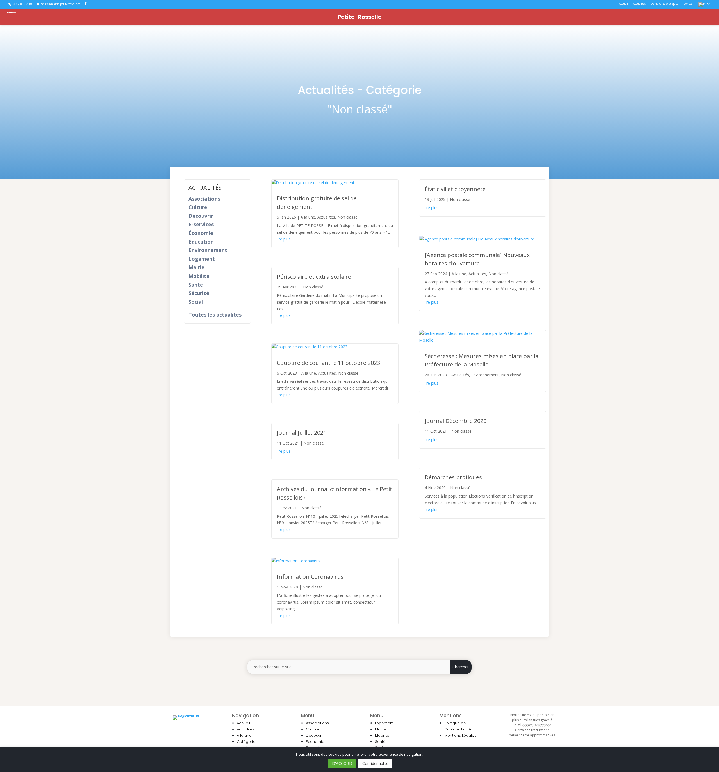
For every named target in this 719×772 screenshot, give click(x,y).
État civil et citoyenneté (455, 189)
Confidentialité (375, 763)
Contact (688, 4)
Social (195, 301)
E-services (201, 224)
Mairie (196, 267)
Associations (204, 198)
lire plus (284, 239)
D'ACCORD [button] (342, 763)
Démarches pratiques (664, 4)
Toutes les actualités (215, 314)
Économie (200, 233)
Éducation (201, 241)
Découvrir (200, 215)
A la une (308, 217)
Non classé (347, 217)
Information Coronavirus (310, 576)
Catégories (247, 741)
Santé (195, 284)
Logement (201, 258)
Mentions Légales (460, 735)
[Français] (704, 5)
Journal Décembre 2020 (455, 421)
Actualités (639, 4)
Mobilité (199, 275)
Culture (197, 207)
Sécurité (198, 293)
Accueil (623, 4)
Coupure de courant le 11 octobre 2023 (328, 362)
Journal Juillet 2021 (301, 432)
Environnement (207, 250)
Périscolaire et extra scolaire (314, 276)
